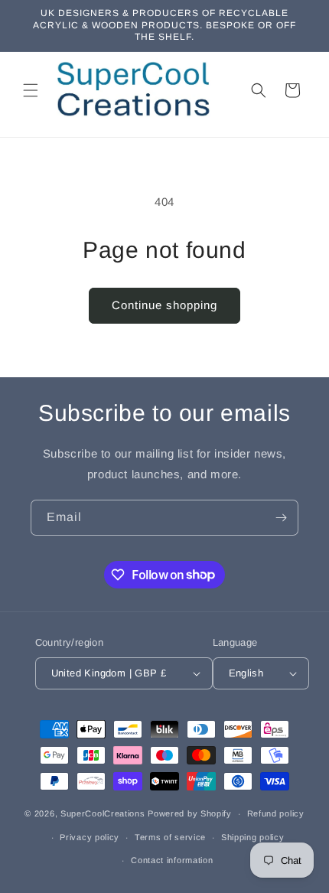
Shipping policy (253, 837)
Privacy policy (89, 837)
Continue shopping (164, 304)
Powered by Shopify (190, 813)
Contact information (172, 860)
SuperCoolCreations (102, 813)
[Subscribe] (281, 518)
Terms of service (170, 837)
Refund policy (276, 813)
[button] (30, 90)
